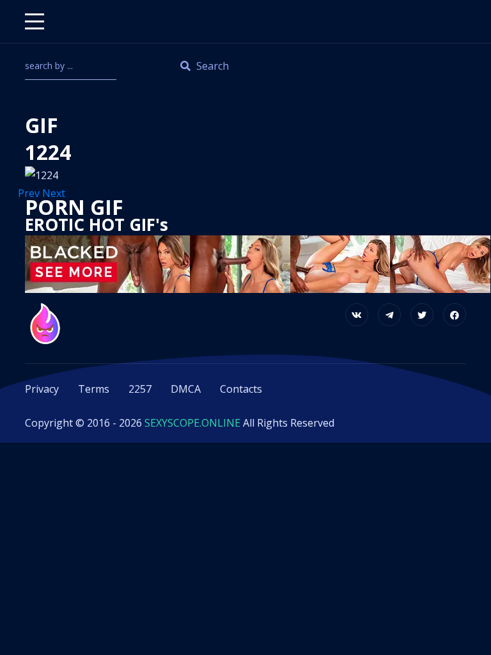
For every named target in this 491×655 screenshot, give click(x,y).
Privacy (42, 389)
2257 (140, 389)
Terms (93, 389)
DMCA (186, 389)
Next (55, 193)
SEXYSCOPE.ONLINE (192, 423)
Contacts (241, 389)
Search (211, 66)
